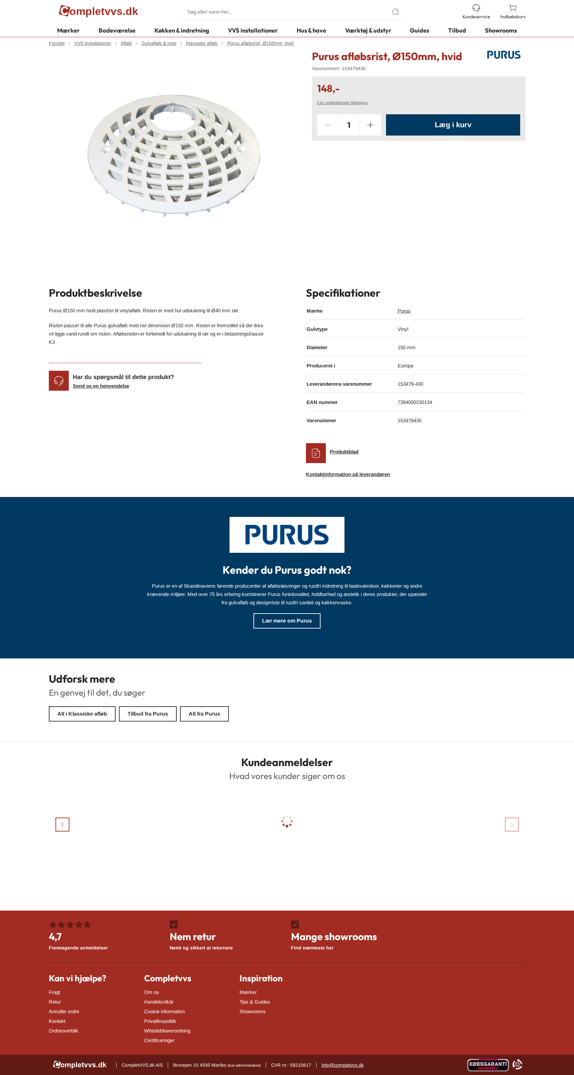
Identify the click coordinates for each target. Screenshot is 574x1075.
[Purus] (504, 55)
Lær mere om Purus (287, 621)
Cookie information (164, 1011)
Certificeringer (159, 1040)
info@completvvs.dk (343, 1065)
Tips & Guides (254, 1002)
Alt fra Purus (204, 714)
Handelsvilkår (159, 1002)
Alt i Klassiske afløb (82, 714)
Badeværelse (117, 30)
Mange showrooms (334, 940)
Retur (55, 1002)
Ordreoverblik (63, 1030)
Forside (57, 43)
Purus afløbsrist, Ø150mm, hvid (260, 43)
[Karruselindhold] (174, 155)
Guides (419, 30)
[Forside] (99, 12)
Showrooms (501, 30)
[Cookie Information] (517, 1064)
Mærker (68, 30)
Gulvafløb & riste (159, 43)
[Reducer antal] (327, 125)
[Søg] (395, 12)
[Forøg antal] (370, 125)
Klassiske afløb (202, 43)
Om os (151, 992)
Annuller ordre (64, 1011)
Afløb (126, 43)
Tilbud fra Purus (148, 714)
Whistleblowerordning (167, 1030)
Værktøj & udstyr (368, 30)
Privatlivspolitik (160, 1021)
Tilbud (457, 30)
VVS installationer (253, 30)
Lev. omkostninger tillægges (342, 102)
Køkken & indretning (181, 30)
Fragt (54, 992)
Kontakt (57, 1021)
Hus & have (311, 30)
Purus (404, 311)
